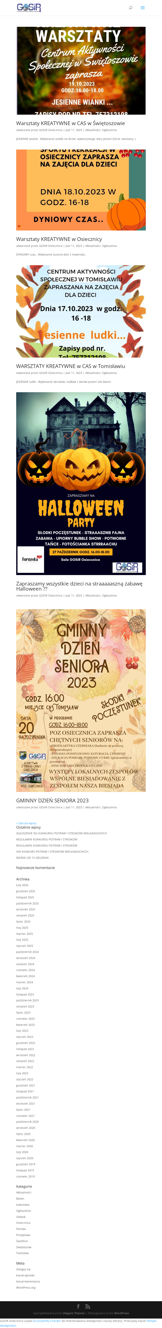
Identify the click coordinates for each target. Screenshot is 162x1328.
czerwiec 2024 (25, 970)
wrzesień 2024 (25, 958)
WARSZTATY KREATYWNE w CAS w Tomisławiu (70, 366)
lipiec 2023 (23, 1012)
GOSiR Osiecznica (50, 130)
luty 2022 (22, 1073)
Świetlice (22, 1241)
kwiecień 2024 (25, 976)
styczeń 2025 (24, 946)
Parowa (21, 1229)
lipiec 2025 (23, 921)
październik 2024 (27, 952)
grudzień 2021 (25, 1085)
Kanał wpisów (25, 1275)
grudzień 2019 (25, 1164)
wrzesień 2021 (25, 1103)
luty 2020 (22, 1152)
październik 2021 (27, 1097)
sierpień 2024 (25, 964)
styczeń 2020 (24, 1158)
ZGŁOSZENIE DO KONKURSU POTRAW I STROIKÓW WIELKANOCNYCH (61, 833)
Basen (20, 1198)
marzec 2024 (24, 982)
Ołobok (20, 1217)
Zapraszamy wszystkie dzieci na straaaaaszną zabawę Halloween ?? (79, 586)
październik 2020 (27, 1122)
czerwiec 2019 (25, 1176)
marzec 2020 (24, 1146)
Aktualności (93, 130)
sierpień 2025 (25, 915)
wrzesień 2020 (25, 1128)
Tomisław (22, 1253)
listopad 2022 (25, 1049)
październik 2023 (27, 1000)
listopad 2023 (25, 994)
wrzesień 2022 (25, 1055)
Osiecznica (23, 1223)
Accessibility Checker (47, 1321)
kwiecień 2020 (25, 1140)
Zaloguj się (23, 1269)
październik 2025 (27, 903)
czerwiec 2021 (25, 1116)
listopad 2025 (25, 897)
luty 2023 (22, 1030)
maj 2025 (22, 927)
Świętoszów (23, 1247)
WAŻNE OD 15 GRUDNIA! (32, 858)
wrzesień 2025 (25, 909)
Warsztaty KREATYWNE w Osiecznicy (59, 239)
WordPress (121, 1313)
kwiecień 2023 (25, 1025)
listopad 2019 (25, 1170)
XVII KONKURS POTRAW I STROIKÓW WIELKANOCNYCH (52, 851)
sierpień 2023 (25, 1006)
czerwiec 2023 (25, 1018)
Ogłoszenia (109, 130)
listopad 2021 (25, 1091)
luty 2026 (22, 885)
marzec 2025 (24, 934)
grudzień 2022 (25, 1043)
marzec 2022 (24, 1067)
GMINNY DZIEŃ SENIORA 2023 (52, 800)
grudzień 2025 (25, 891)
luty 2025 (22, 939)
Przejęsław (23, 1235)
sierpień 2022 (25, 1061)
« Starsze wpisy (26, 823)
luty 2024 (22, 988)
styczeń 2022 (24, 1079)
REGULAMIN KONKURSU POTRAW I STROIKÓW (46, 839)
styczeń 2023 (24, 1037)
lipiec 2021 (23, 1109)
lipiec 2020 (23, 1134)
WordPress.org (26, 1287)
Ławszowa (22, 1204)
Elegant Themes (74, 1313)
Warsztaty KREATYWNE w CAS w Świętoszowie (70, 123)
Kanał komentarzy (28, 1281)
